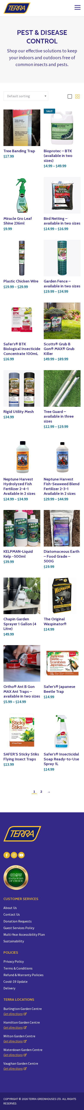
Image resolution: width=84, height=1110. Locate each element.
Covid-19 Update (15, 981)
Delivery (9, 988)
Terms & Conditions (18, 968)
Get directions (13, 1014)
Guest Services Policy (18, 928)
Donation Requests (17, 921)
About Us (10, 908)
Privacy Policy (13, 961)
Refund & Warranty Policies (23, 975)
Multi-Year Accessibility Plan (24, 934)
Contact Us (11, 914)
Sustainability (13, 941)
